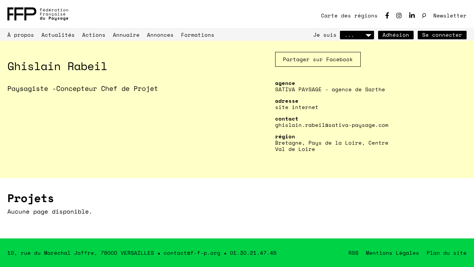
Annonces (160, 35)
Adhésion (396, 35)
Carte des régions (349, 15)
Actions (94, 35)
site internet (296, 107)
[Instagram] (399, 15)
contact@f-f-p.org (192, 253)
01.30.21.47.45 (253, 253)
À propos (20, 35)
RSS (353, 253)
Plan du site (447, 253)
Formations (197, 35)
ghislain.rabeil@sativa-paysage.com (331, 125)
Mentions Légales (392, 253)
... (349, 35)
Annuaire (126, 35)
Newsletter (450, 15)
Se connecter (442, 35)
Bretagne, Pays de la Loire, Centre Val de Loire (331, 146)
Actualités (58, 35)
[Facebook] (387, 15)
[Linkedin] (412, 15)
